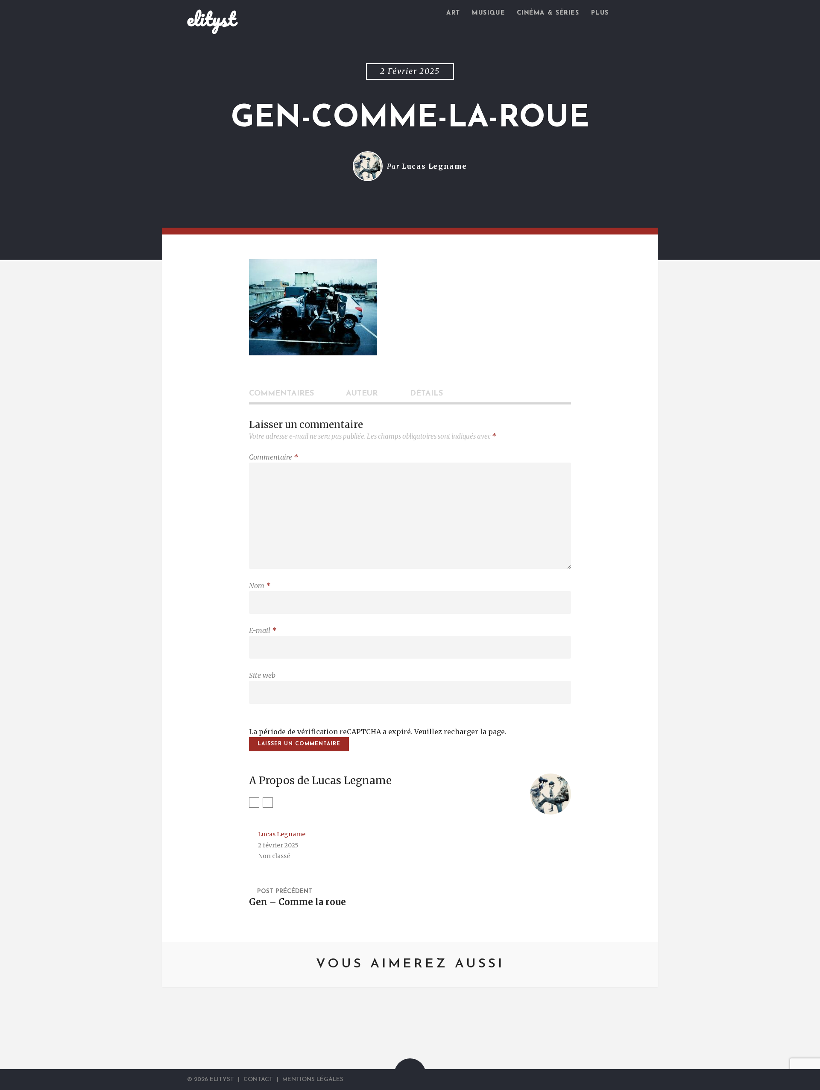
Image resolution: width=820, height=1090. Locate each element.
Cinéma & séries (548, 13)
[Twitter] (254, 802)
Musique (488, 13)
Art (453, 13)
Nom (259, 585)
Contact (258, 1079)
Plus (600, 13)
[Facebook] (619, 1079)
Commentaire (273, 457)
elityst (211, 19)
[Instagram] (268, 802)
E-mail (262, 630)
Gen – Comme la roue (297, 902)
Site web (262, 675)
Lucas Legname (434, 166)
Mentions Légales (312, 1079)
